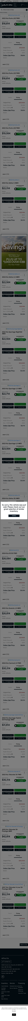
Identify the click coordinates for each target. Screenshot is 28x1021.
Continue (14, 515)
